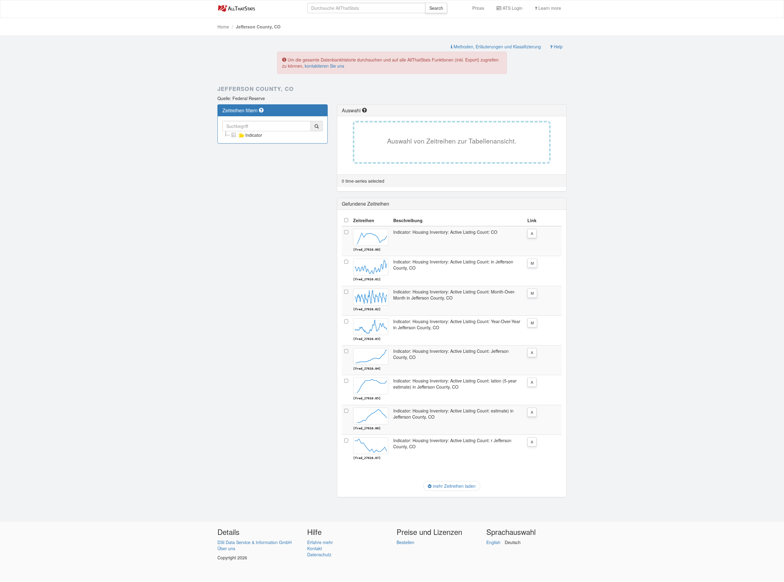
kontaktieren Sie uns (324, 66)
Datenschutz (319, 554)
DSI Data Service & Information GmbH (254, 542)
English (493, 542)
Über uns (226, 548)
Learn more (549, 8)
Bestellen (405, 542)
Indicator (253, 135)
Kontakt (314, 548)
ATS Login (511, 8)
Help (557, 46)
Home (223, 27)
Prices (478, 8)
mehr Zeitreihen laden (454, 486)
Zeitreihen (363, 220)
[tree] (272, 135)
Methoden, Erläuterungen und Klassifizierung (496, 46)
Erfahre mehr (320, 542)
